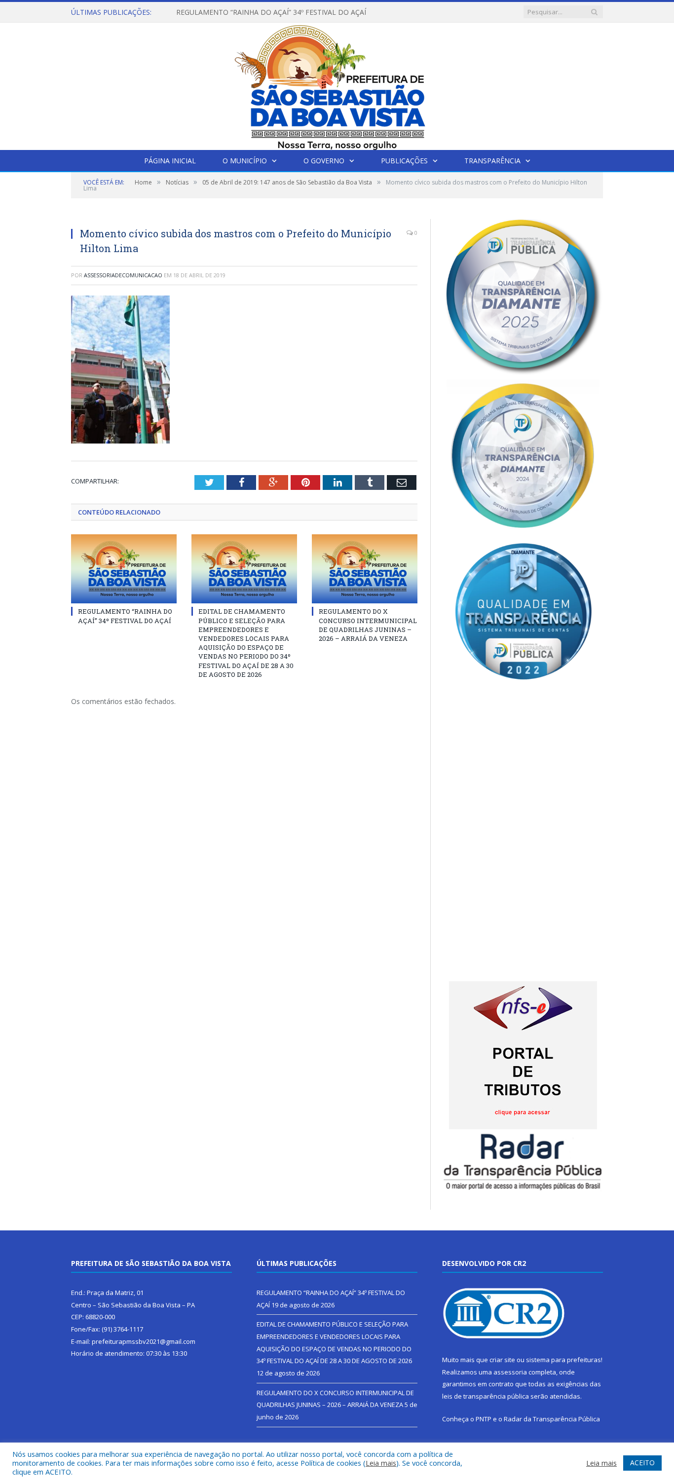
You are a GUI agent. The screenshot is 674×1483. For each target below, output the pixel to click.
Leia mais (381, 1462)
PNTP (483, 1418)
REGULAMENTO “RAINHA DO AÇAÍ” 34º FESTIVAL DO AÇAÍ (125, 616)
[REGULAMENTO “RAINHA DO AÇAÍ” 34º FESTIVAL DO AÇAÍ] (124, 568)
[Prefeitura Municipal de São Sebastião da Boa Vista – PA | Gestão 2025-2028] (337, 84)
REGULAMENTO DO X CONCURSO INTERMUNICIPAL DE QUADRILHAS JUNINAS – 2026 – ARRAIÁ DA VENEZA (368, 625)
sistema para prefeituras (563, 1359)
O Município (245, 160)
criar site (502, 1359)
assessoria (510, 1372)
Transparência (492, 160)
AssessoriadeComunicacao (123, 275)
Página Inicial (170, 160)
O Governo (323, 160)
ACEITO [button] (642, 1462)
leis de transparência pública (485, 1396)
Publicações (404, 160)
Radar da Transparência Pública (552, 1418)
